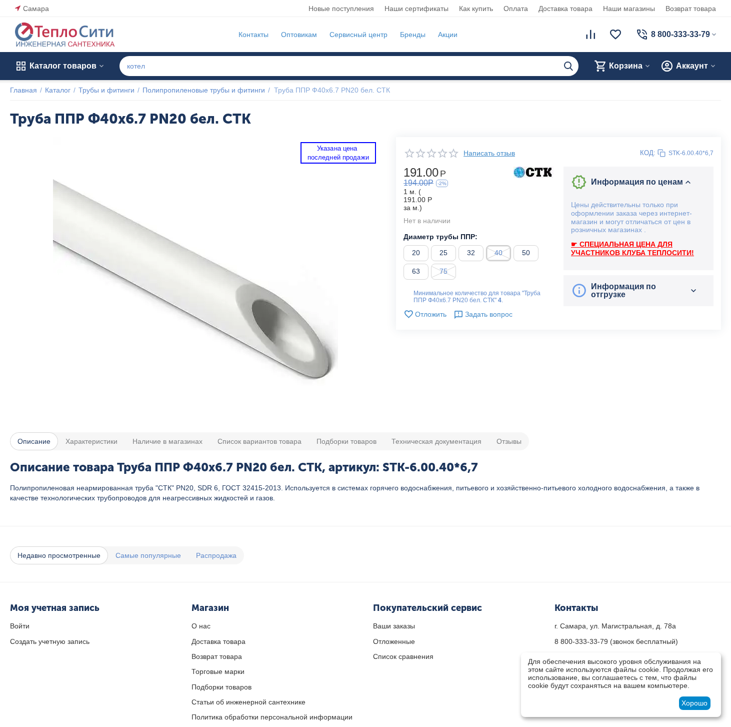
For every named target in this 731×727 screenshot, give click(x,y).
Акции (448, 35)
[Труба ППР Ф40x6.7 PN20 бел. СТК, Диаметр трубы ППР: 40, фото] (195, 279)
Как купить (476, 9)
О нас (201, 626)
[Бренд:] (534, 172)
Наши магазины (629, 9)
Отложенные (394, 641)
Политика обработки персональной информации (272, 717)
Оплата (516, 9)
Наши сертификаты (416, 9)
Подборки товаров (222, 687)
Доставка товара (565, 9)
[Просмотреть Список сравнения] (590, 35)
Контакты (253, 35)
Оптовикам (299, 35)
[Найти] (569, 66)
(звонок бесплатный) (616, 641)
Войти (20, 626)
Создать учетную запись (50, 641)
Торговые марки (218, 671)
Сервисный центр (359, 35)
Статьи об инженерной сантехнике (249, 702)
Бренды (413, 35)
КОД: (648, 153)
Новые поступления (341, 9)
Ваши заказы (394, 626)
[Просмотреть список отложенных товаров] (616, 35)
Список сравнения (403, 656)
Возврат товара (691, 9)
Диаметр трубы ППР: (441, 237)
